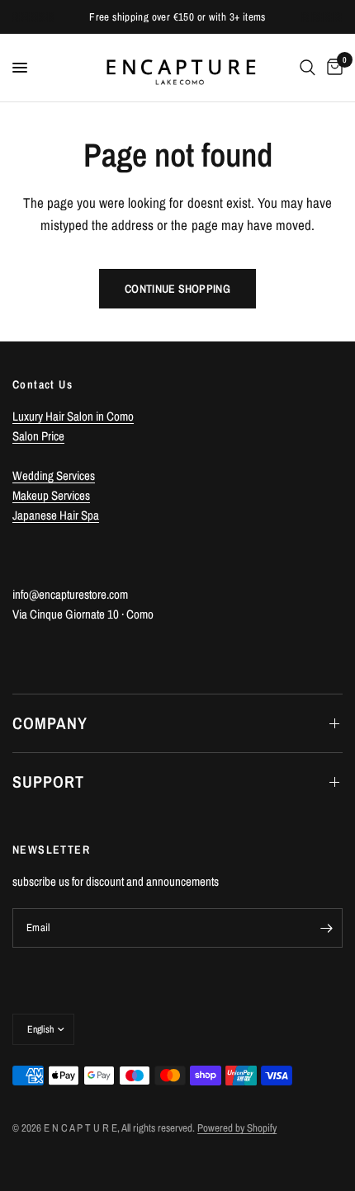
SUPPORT (48, 781)
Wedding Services (53, 475)
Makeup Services (51, 495)
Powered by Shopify (237, 1128)
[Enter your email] (326, 928)
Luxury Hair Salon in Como (73, 416)
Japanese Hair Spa (55, 515)
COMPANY (50, 723)
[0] (332, 67)
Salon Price (38, 436)
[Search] (307, 67)
